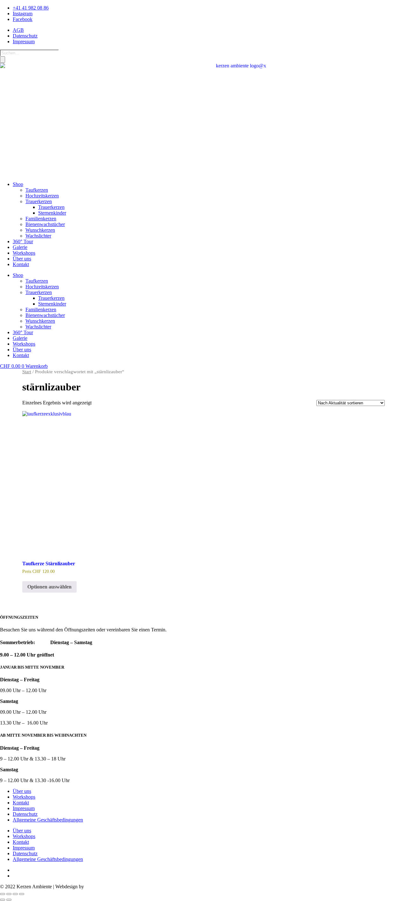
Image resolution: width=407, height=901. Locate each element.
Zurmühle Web (100, 886)
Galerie (20, 247)
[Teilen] (15, 894)
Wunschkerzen (40, 230)
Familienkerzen (40, 218)
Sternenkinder (52, 213)
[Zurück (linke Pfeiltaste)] (2, 900)
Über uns (22, 258)
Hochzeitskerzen (42, 195)
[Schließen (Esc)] (21, 894)
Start (26, 371)
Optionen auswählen (49, 586)
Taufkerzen (36, 190)
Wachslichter (38, 235)
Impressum (24, 808)
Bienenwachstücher (45, 224)
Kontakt (21, 264)
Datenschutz (25, 814)
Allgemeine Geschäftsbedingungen (48, 819)
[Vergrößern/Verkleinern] (2, 894)
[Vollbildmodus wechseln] (8, 894)
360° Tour (23, 241)
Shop (18, 184)
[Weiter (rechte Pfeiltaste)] (8, 900)
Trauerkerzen (38, 201)
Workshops (24, 253)
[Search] (2, 59)
